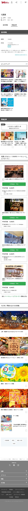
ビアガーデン (17, 296)
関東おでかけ (15, 459)
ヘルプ (2, 494)
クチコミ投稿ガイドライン (18, 492)
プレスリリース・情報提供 (19, 494)
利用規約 (11, 489)
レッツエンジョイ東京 (6, 459)
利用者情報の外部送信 (6, 492)
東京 (13, 440)
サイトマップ (4, 489)
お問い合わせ (9, 494)
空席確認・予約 (14, 184)
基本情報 (4, 32)
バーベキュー (8, 296)
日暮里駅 (7, 440)
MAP (9, 46)
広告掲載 (11, 497)
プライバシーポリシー (19, 489)
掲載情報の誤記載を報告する (21, 54)
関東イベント (22, 459)
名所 (14, 443)
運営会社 (17, 497)
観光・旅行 (20, 440)
